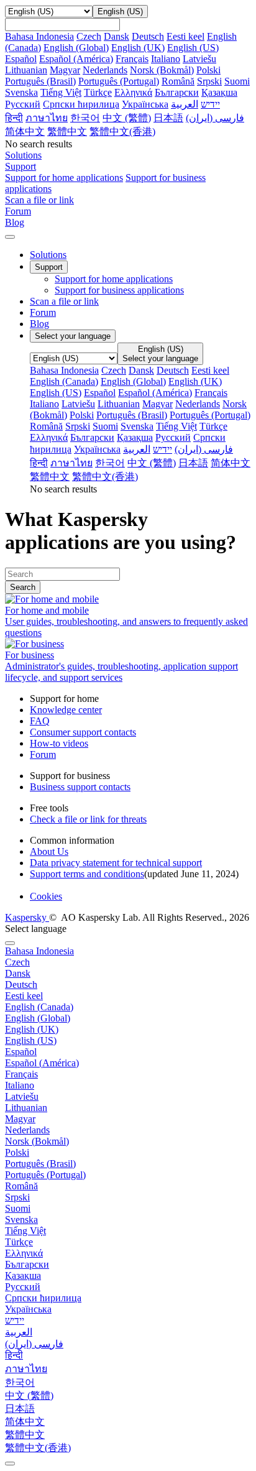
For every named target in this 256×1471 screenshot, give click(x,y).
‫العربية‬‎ (184, 104)
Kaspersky (27, 917)
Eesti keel (185, 36)
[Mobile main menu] (10, 237)
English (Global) (76, 47)
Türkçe (98, 92)
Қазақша (219, 92)
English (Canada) (64, 381)
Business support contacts (80, 787)
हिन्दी (14, 118)
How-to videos (59, 743)
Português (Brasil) (40, 81)
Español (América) (76, 58)
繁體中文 (67, 131)
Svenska (21, 92)
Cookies (46, 896)
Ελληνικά (133, 92)
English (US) (193, 47)
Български (177, 92)
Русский (22, 104)
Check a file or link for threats (88, 819)
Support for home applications (64, 177)
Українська (145, 104)
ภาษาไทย (46, 118)
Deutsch (148, 36)
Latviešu (199, 58)
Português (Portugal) (118, 81)
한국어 (85, 118)
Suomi (237, 81)
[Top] (10, 1463)
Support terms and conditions (87, 874)
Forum (43, 312)
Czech (88, 36)
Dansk (116, 36)
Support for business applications (119, 290)
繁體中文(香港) (122, 131)
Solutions (48, 254)
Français (132, 58)
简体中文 (25, 131)
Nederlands (105, 70)
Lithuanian (26, 70)
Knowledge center (66, 709)
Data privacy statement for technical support (116, 862)
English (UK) (138, 47)
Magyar (65, 70)
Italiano (165, 58)
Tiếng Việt (60, 92)
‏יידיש (210, 104)
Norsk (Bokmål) (162, 70)
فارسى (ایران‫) (215, 118)
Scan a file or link (64, 301)
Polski (208, 70)
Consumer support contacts (83, 732)
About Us (49, 851)
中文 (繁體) (127, 118)
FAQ (40, 721)
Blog (39, 323)
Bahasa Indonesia (39, 36)
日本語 (168, 118)
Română (178, 81)
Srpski (209, 81)
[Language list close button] (10, 943)
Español (21, 58)
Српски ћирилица (81, 104)
